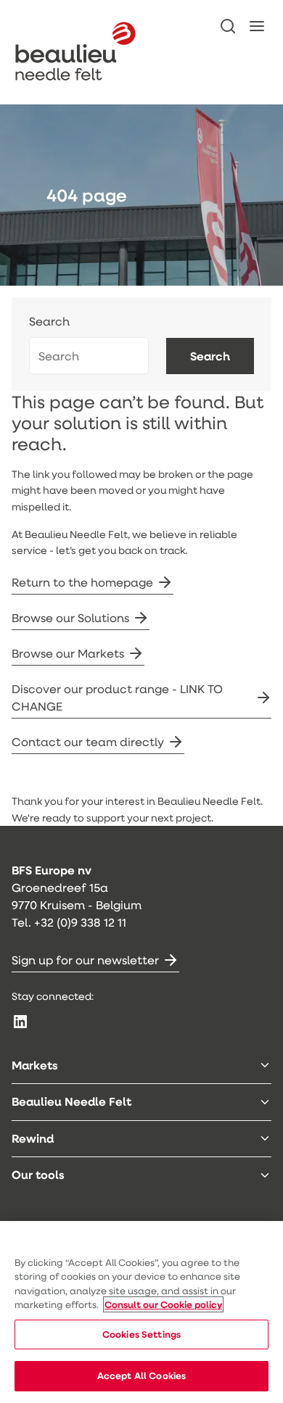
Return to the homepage (82, 581)
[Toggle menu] (264, 1065)
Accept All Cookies (141, 1375)
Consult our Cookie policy (163, 1304)
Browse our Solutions (70, 617)
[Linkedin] (20, 1021)
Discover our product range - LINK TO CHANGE (117, 697)
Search (49, 321)
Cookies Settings (141, 1334)
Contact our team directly (88, 741)
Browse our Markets (68, 653)
